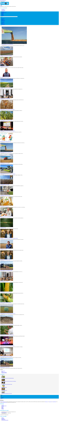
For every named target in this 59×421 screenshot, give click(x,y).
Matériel (2, 407)
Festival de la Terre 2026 (4, 390)
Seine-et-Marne (3, 20)
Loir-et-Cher (3, 18)
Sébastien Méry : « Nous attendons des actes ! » (5, 259)
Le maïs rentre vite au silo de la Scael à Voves (5, 195)
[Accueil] (4, 5)
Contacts (3, 417)
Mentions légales (3, 419)
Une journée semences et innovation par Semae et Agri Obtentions (9, 381)
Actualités (3, 11)
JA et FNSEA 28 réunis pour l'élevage (4, 66)
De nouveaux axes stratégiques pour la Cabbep (7, 393)
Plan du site (3, 418)
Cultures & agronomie (4, 12)
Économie (3, 406)
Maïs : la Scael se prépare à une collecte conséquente (6, 216)
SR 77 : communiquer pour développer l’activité (7, 384)
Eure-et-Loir (3, 22)
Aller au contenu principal (3, 0)
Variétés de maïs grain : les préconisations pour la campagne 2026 (7, 109)
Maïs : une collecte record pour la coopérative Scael (7, 44)
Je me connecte (3, 10)
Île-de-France (3, 24)
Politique (3, 408)
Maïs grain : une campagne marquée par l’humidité (5, 302)
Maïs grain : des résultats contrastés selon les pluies (5, 141)
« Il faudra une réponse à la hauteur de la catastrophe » (6, 55)
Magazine (3, 15)
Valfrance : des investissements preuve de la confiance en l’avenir (7, 345)
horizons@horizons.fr (4, 412)
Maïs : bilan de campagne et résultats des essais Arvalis (6, 356)
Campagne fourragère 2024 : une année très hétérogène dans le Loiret (7, 313)
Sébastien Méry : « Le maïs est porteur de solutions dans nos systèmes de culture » (9, 238)
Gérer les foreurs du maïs (3, 227)
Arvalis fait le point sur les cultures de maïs (4, 98)
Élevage (2, 13)
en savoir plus (1, 398)
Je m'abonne (3, 9)
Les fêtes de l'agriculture (4, 387)
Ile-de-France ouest (5, 402)
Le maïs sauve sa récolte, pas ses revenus (4, 184)
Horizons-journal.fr (2, 401)
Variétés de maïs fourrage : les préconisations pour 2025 (6, 270)
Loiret (2, 19)
